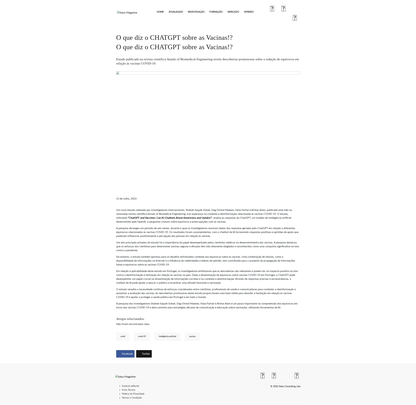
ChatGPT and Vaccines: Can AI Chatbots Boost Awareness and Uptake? (170, 218)
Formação (216, 12)
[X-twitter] (295, 9)
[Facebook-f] (272, 9)
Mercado (233, 12)
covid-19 (142, 336)
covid (122, 336)
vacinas (192, 336)
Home (160, 12)
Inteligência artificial (167, 336)
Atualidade (176, 12)
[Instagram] (284, 9)
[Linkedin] (295, 18)
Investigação (196, 12)
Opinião (249, 12)
